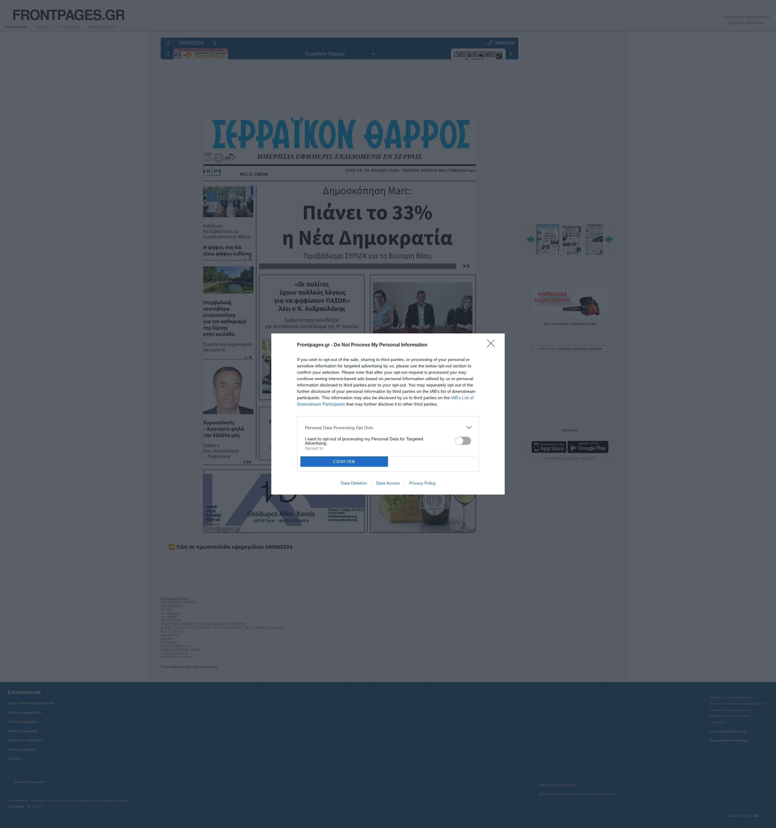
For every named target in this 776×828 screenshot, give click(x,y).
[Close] (493, 345)
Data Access (388, 483)
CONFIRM (344, 461)
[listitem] (388, 427)
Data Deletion (354, 483)
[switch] (463, 441)
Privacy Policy (422, 483)
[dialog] (388, 414)
